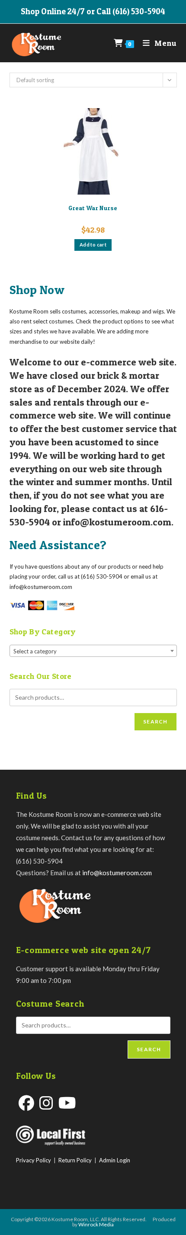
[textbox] (93, 651)
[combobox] (93, 651)
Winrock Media (96, 1224)
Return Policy (75, 1160)
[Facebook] (26, 1103)
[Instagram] (46, 1103)
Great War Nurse (93, 207)
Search (155, 721)
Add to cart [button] (93, 244)
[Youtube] (67, 1103)
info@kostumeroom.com (117, 873)
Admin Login (114, 1160)
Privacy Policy (33, 1160)
